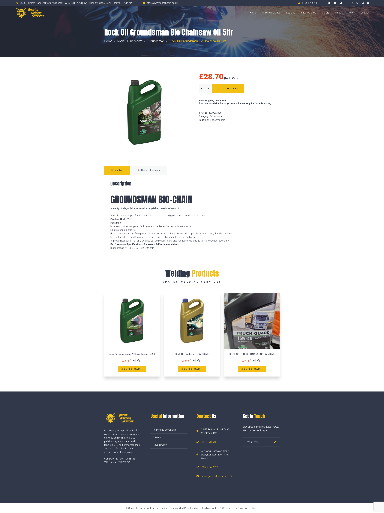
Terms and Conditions (164, 429)
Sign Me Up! (275, 441)
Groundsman (156, 41)
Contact (365, 12)
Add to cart (228, 88)
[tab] (117, 170)
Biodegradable (217, 120)
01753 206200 (209, 442)
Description (117, 170)
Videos (339, 12)
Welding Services (271, 12)
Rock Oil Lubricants (129, 41)
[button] (335, 3)
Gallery (325, 12)
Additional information (149, 170)
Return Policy (160, 444)
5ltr (206, 120)
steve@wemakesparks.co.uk (217, 476)
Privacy (157, 437)
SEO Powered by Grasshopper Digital (238, 508)
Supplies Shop (308, 12)
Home (253, 12)
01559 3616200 (210, 467)
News (352, 12)
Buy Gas (290, 12)
